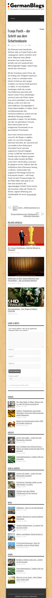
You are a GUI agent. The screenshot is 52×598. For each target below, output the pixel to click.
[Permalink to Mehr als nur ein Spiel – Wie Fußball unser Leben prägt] (11, 583)
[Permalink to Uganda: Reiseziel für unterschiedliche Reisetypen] (11, 522)
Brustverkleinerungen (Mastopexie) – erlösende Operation (25, 214)
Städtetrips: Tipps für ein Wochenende (29, 508)
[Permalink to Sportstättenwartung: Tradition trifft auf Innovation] (11, 462)
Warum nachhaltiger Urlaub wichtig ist (29, 534)
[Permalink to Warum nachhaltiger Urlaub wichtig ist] (11, 540)
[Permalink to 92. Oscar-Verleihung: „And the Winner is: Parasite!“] (26, 245)
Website (11, 363)
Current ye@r (13, 376)
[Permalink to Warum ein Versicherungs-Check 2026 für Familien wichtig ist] (11, 427)
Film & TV (13, 45)
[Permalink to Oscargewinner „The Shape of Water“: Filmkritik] (26, 306)
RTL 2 (26, 162)
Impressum (25, 596)
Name (10, 349)
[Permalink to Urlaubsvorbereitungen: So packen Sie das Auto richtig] (11, 531)
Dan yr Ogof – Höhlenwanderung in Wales (26, 208)
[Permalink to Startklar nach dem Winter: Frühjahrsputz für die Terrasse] (11, 497)
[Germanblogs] (26, 8)
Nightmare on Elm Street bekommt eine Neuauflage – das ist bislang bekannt (23, 279)
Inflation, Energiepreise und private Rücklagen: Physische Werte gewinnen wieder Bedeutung (30, 413)
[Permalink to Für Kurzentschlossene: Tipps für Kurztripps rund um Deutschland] (11, 549)
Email (10, 356)
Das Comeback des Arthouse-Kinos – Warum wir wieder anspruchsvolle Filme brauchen (30, 449)
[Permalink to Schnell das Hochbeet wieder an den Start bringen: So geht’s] (11, 488)
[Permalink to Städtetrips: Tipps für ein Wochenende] (11, 513)
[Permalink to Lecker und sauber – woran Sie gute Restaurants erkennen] (11, 443)
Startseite (18, 596)
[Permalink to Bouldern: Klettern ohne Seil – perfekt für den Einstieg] (11, 565)
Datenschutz (33, 596)
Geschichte (31, 194)
